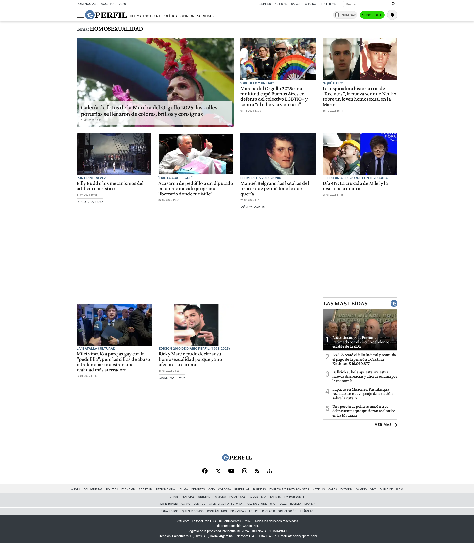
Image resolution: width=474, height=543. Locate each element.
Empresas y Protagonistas (289, 489)
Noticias (281, 4)
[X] (218, 471)
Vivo (373, 489)
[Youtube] (231, 471)
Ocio (211, 489)
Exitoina (346, 489)
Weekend (204, 496)
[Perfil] (237, 459)
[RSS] (257, 471)
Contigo (200, 503)
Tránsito (306, 511)
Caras (295, 4)
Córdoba (224, 489)
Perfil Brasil (329, 4)
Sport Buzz (278, 503)
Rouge (253, 496)
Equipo (254, 511)
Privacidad (238, 511)
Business (264, 4)
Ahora (75, 489)
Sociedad (205, 16)
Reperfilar (242, 489)
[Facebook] (205, 471)
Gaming (361, 489)
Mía (263, 496)
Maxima (309, 503)
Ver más (383, 425)
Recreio (295, 503)
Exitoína (310, 4)
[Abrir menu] (80, 15)
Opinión (187, 16)
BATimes (275, 496)
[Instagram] (244, 471)
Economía (128, 489)
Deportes (198, 489)
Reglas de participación (279, 511)
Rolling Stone (256, 503)
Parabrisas (237, 496)
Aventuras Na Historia (225, 503)
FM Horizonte (294, 496)
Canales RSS (169, 511)
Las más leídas (345, 303)
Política (170, 16)
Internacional (165, 489)
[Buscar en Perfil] (393, 4)
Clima (184, 489)
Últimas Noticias (145, 16)
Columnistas (93, 489)
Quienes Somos (193, 511)
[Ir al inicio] (106, 14)
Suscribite (372, 15)
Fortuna (220, 496)
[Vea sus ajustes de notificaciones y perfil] (392, 15)
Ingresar (348, 15)
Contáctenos (217, 511)
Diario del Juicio (391, 489)
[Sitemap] (269, 471)
